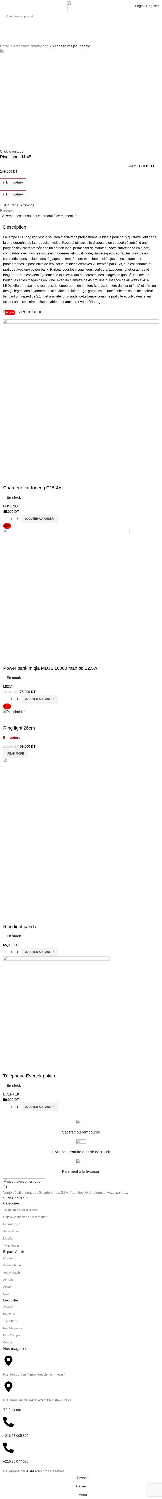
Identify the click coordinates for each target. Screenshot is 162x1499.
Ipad (6, 1294)
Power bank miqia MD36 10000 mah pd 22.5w (50, 668)
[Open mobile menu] (5, 6)
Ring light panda (19, 926)
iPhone (7, 1258)
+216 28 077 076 (15, 1461)
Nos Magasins (12, 1328)
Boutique (9, 1314)
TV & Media (11, 1245)
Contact (8, 1342)
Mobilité (8, 1238)
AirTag (7, 1286)
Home (5, 46)
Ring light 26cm (19, 728)
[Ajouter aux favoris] (20, 479)
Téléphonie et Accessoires (20, 1209)
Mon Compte (11, 1335)
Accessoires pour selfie (71, 46)
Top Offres (10, 1321)
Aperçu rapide (8, 479)
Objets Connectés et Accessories (25, 1217)
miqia (7, 686)
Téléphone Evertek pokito (29, 1075)
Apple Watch (11, 1272)
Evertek (11, 1094)
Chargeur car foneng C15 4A (32, 487)
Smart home (11, 1231)
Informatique (11, 1224)
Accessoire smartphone (31, 46)
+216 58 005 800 (15, 1435)
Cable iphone (12, 1265)
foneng (10, 506)
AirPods (8, 1279)
